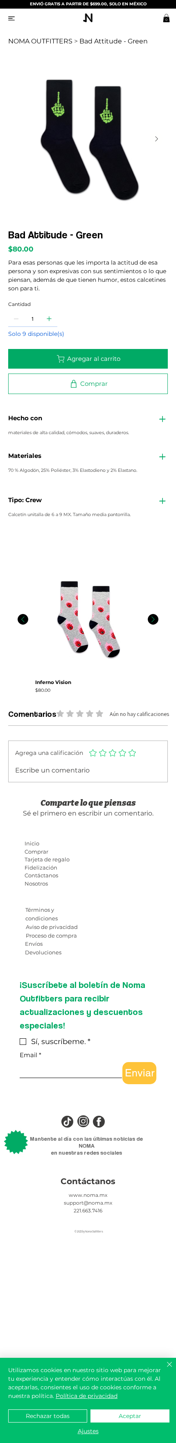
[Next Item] (156, 138)
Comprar (36, 851)
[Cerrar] (164, 1369)
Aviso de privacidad (52, 927)
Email (30, 1055)
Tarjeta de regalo (47, 859)
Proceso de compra (51, 935)
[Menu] (11, 18)
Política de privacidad (86, 1396)
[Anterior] (23, 619)
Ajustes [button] (88, 1431)
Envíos (34, 943)
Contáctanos (41, 875)
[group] (88, 630)
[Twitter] (27, 545)
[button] (166, 18)
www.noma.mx (88, 1195)
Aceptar (130, 1416)
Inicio (32, 843)
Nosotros (36, 883)
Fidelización (41, 867)
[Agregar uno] (49, 318)
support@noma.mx (88, 1203)
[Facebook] (16, 545)
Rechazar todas (48, 1416)
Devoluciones (43, 952)
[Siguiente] (153, 619)
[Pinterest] (22, 545)
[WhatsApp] (10, 545)
